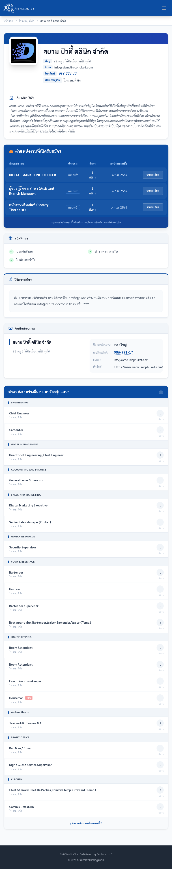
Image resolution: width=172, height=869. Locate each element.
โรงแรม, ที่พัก (26, 21)
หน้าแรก (8, 21)
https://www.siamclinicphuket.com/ (138, 367)
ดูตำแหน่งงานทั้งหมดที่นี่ (85, 823)
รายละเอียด (152, 174)
